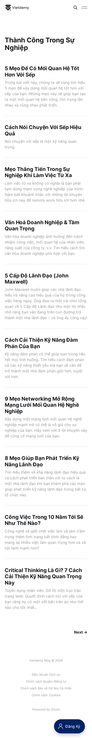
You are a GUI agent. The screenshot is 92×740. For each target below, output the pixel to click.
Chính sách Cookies (46, 695)
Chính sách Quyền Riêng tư (46, 681)
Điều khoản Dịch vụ (46, 674)
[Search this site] (75, 7)
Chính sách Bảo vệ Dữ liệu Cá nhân (46, 688)
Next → (80, 632)
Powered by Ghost (46, 709)
